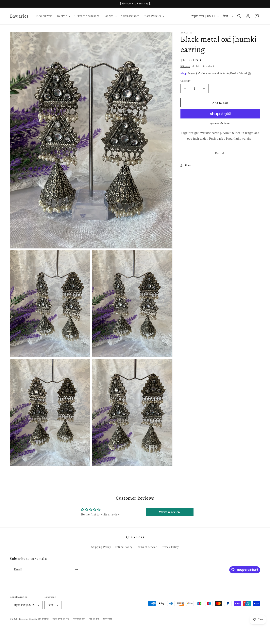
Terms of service (146, 547)
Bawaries (23, 619)
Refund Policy (123, 547)
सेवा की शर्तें (94, 619)
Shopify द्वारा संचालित (39, 619)
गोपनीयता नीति (79, 619)
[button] (63, 16)
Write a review (169, 512)
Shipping (185, 66)
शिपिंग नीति (107, 619)
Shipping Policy (101, 547)
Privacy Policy (170, 547)
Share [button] (187, 165)
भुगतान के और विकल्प (220, 123)
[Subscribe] (76, 569)
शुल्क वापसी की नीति (61, 619)
